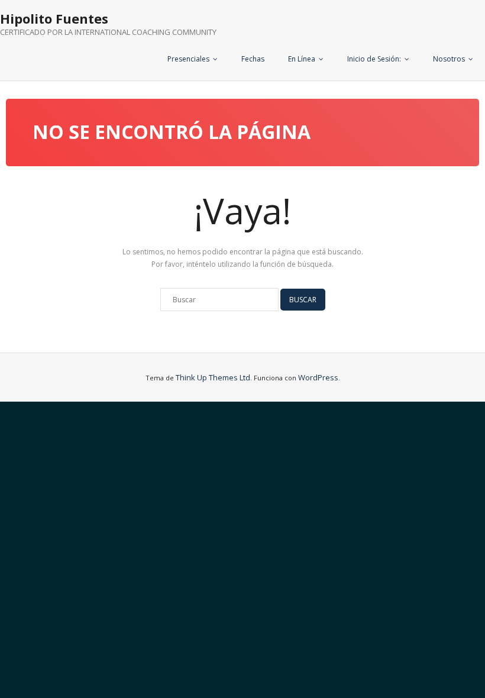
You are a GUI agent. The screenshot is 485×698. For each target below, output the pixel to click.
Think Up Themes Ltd (213, 377)
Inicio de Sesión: (374, 59)
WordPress (318, 377)
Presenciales (188, 59)
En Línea (301, 59)
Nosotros (449, 59)
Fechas (252, 59)
